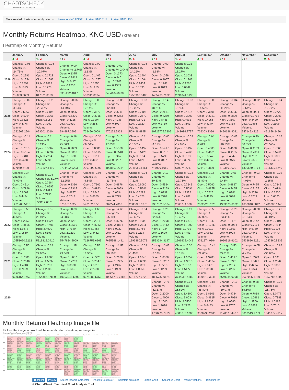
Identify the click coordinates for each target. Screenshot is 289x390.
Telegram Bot (213, 380)
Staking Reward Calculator (74, 380)
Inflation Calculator (103, 380)
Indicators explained (128, 380)
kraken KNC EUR (97, 19)
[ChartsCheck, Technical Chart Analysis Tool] (24, 4)
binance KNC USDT (70, 19)
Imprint (40, 380)
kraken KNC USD (122, 19)
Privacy (52, 380)
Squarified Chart (171, 380)
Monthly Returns (193, 380)
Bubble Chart (151, 380)
